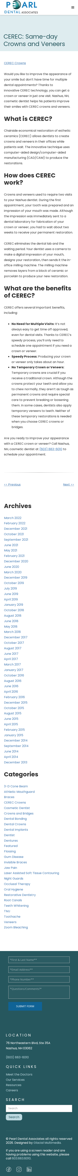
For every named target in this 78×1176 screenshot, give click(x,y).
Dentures (11, 840)
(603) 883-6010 (50, 449)
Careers (12, 1090)
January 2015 (13, 735)
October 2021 (14, 534)
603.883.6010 (21, 1158)
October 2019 (14, 583)
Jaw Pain (10, 868)
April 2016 (11, 691)
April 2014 (11, 757)
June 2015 (11, 719)
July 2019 (10, 588)
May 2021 (10, 550)
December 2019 (15, 577)
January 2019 (13, 605)
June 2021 (11, 545)
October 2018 (14, 610)
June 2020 (11, 567)
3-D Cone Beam (16, 786)
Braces (9, 797)
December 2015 (15, 702)
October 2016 (14, 675)
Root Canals (13, 900)
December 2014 (16, 740)
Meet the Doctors (19, 1074)
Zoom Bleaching (16, 927)
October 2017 (14, 643)
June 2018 (11, 621)
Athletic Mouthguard (19, 792)
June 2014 (11, 751)
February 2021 (14, 556)
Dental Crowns (15, 824)
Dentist (9, 835)
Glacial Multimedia (47, 1143)
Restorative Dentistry (20, 895)
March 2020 (13, 572)
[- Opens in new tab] (19, 1169)
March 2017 (12, 664)
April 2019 (11, 599)
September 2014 (16, 746)
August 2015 (12, 713)
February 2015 (14, 730)
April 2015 (11, 724)
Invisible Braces (15, 862)
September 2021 (16, 539)
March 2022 (12, 518)
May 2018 (10, 626)
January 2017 (13, 670)
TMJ (7, 911)
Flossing (10, 851)
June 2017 (11, 654)
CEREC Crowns (15, 63)
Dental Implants (16, 829)
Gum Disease (13, 857)
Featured (11, 846)
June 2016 (11, 686)
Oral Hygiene (13, 889)
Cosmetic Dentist (17, 808)
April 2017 (11, 659)
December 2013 (15, 762)
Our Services (15, 1080)
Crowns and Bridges (19, 813)
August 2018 (12, 615)
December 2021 (15, 529)
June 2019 (11, 594)
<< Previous (12, 484)
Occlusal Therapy (17, 884)
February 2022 (14, 523)
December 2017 (15, 637)
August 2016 (12, 681)
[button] (73, 7)
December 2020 (16, 561)
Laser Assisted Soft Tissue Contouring (31, 873)
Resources (13, 1085)
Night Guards (13, 878)
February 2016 (14, 697)
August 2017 (12, 648)
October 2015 (14, 708)
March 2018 (12, 632)
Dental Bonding (15, 819)
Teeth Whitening (16, 905)
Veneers (10, 922)
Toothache (12, 916)
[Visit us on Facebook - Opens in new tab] (9, 1169)
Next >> (68, 484)
